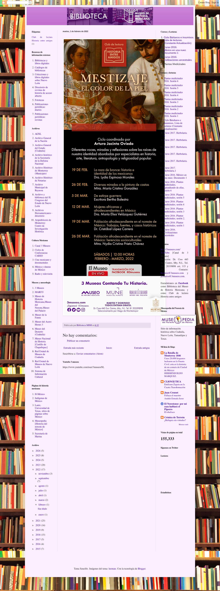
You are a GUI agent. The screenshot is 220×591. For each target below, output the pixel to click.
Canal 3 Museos (42, 245)
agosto (41, 485)
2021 (38, 520)
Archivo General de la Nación (43, 139)
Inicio (109, 347)
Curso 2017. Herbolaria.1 (170, 169)
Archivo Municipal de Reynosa (41, 187)
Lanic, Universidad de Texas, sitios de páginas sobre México (42, 410)
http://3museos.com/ (170, 249)
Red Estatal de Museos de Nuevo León (43, 364)
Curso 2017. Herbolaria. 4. (175, 148)
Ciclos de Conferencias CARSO (41, 252)
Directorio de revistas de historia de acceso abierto (43, 91)
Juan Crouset (171, 392)
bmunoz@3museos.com (172, 273)
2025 (38, 455)
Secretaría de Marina (41, 435)
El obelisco (169, 412)
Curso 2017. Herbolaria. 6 (175, 134)
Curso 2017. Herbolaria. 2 (175, 162)
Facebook (183, 283)
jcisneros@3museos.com (172, 276)
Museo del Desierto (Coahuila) (40, 331)
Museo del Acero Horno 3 (43, 323)
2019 (38, 529)
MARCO (39, 292)
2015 (38, 548)
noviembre (44, 473)
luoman (112, 568)
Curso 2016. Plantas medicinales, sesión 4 (174, 203)
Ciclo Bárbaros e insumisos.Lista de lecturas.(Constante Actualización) (179, 40)
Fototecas (39, 100)
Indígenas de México (41, 399)
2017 (38, 539)
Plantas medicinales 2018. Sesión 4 (173, 94)
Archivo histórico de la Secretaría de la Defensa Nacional (43, 159)
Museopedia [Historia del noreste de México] (41, 425)
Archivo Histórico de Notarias (43, 179)
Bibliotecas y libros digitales (42, 62)
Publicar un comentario (78, 340)
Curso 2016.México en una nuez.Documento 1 (175, 50)
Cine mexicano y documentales (43, 261)
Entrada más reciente (74, 347)
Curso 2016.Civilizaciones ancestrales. (178, 58)
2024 (38, 460)
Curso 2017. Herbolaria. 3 (175, 155)
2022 (38, 469)
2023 (38, 464)
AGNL (38, 133)
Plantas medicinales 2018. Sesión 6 (173, 80)
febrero (42, 504)
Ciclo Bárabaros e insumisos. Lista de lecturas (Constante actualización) (173, 124)
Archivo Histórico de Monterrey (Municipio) (43, 170)
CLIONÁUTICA (172, 381)
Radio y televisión (43, 273)
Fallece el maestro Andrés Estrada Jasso (174, 397)
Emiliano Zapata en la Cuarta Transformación (174, 386)
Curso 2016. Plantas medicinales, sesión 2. (174, 217)
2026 (38, 450)
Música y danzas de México (43, 268)
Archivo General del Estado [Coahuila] (43, 147)
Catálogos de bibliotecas (41, 69)
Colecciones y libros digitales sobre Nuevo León (42, 79)
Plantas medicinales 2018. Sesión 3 (173, 100)
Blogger (141, 568)
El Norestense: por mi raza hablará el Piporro (175, 406)
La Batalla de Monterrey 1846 (172, 354)
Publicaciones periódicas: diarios (41, 107)
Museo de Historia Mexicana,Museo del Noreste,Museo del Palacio (43, 303)
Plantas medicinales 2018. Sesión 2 (173, 107)
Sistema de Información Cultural (41, 373)
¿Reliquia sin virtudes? (175, 420)
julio (41, 490)
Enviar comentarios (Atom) (89, 353)
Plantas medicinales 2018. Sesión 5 (173, 86)
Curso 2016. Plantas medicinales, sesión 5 (174, 196)
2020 (38, 525)
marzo (41, 500)
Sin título (42, 508)
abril (41, 495)
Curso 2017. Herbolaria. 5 (175, 141)
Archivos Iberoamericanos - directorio (43, 213)
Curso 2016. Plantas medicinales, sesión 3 (174, 210)
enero (41, 514)
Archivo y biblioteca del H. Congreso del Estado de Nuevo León (43, 200)
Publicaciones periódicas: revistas (41, 116)
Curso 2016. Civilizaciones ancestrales (170, 232)
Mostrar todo (183, 424)
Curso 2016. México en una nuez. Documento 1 (175, 176)
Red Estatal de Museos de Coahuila (42, 354)
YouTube (165, 252)
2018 (38, 534)
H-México (40, 394)
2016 (38, 544)
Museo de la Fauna (41, 316)
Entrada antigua (142, 347)
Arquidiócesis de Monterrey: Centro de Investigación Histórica (43, 225)
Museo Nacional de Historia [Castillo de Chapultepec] (43, 343)
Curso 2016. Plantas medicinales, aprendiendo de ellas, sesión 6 (174, 186)
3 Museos (39, 287)
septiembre (43, 478)
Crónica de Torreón (174, 417)
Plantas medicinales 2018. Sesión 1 (173, 115)
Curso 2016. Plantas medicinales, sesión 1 (174, 224)
